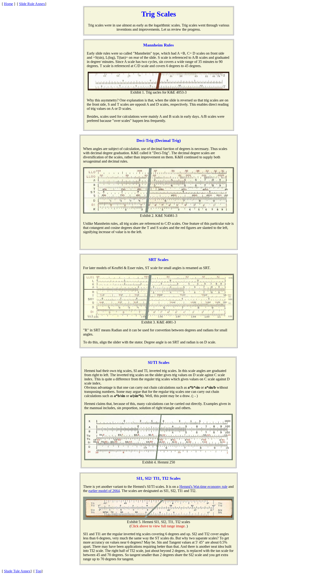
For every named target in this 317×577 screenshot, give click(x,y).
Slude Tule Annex (17, 571)
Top (38, 571)
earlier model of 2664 (104, 491)
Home (8, 4)
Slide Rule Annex (32, 4)
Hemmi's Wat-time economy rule (203, 487)
